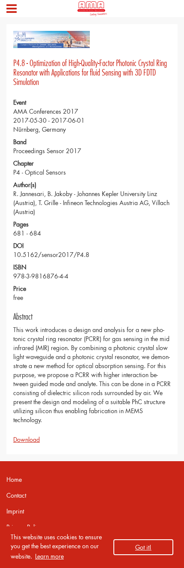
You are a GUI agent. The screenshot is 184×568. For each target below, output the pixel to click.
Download (26, 439)
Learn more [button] (49, 556)
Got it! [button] (143, 547)
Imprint (15, 511)
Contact (16, 495)
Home (14, 479)
